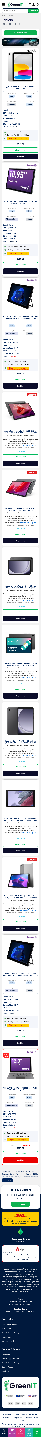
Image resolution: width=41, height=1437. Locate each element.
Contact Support (20, 1204)
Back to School (7, 1367)
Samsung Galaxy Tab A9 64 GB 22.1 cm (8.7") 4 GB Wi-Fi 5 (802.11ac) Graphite (20, 742)
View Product (20, 150)
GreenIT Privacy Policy (10, 1333)
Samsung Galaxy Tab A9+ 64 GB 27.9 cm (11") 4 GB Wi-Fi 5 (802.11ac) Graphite (20, 587)
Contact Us (6, 1355)
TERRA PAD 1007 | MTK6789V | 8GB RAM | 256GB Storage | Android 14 (20, 202)
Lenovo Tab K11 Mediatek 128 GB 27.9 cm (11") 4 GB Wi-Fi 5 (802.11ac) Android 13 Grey (20, 509)
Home (3, 15)
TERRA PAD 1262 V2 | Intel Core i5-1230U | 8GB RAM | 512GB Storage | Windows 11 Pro (20, 974)
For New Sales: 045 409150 (20, 1302)
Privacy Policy (7, 1329)
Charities (5, 1371)
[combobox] (20, 11)
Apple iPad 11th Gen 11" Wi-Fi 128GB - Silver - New (20, 88)
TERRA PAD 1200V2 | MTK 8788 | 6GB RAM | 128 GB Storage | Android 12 (20, 1089)
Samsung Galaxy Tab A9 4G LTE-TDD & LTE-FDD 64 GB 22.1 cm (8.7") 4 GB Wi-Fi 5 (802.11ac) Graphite (20, 664)
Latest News (6, 1337)
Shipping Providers (9, 1341)
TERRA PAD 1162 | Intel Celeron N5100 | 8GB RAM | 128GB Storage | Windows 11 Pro (20, 317)
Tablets (10, 15)
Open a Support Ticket (10, 1359)
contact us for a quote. (28, 445)
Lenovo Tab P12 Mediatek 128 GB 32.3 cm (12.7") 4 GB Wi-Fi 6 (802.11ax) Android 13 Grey (20, 432)
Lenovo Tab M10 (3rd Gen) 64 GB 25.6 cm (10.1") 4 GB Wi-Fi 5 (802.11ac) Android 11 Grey (20, 897)
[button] (3, 4)
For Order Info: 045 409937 (20, 1304)
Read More (20, 463)
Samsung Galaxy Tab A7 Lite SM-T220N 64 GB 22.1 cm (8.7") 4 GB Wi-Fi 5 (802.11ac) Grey (20, 819)
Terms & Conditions (9, 1325)
